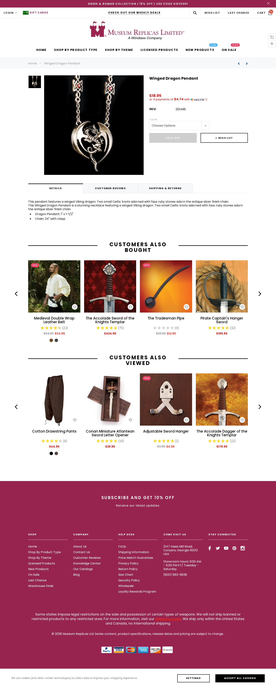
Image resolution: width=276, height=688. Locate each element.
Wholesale (126, 586)
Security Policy (129, 580)
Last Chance (37, 580)
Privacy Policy (128, 563)
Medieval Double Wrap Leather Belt (54, 320)
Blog (76, 574)
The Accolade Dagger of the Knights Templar (221, 433)
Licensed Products (41, 563)
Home (32, 63)
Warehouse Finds (40, 586)
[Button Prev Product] (240, 63)
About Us (80, 546)
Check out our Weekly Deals (134, 12)
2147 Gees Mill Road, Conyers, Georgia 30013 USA (180, 550)
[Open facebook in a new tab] (209, 548)
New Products (38, 569)
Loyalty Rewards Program (137, 591)
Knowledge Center (87, 563)
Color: (153, 119)
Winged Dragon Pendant (62, 63)
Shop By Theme (39, 558)
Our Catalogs (83, 569)
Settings (193, 678)
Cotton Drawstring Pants (54, 432)
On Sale (33, 574)
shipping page (168, 618)
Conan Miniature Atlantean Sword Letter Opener (110, 433)
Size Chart (125, 574)
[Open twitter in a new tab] (218, 548)
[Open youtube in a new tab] (226, 548)
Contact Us (81, 552)
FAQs (122, 546)
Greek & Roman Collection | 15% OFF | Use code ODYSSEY (138, 4)
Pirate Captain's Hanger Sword (222, 320)
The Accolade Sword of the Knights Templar (110, 320)
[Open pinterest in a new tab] (234, 548)
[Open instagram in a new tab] (242, 548)
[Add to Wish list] (75, 307)
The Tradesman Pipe (166, 318)
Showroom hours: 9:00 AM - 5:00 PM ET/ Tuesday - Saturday (182, 565)
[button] (198, 99)
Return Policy (128, 569)
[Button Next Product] (245, 63)
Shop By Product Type (44, 552)
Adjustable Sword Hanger (166, 432)
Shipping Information (133, 552)
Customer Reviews (87, 558)
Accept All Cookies (240, 678)
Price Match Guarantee (135, 558)
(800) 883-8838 (175, 574)
